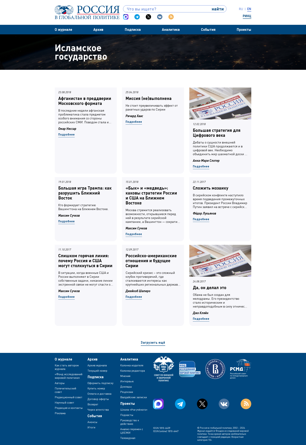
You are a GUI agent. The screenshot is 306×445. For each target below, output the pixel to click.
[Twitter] (148, 16)
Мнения (125, 376)
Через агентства (98, 409)
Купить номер (96, 388)
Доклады (126, 386)
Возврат (92, 404)
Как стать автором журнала (67, 367)
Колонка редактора (132, 370)
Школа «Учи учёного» (134, 409)
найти (218, 8)
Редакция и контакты (69, 408)
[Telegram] (137, 16)
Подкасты (126, 415)
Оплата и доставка (99, 393)
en (249, 9)
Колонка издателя (131, 365)
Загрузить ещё (153, 342)
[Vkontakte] (159, 16)
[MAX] (125, 16)
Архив (98, 29)
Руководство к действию (129, 422)
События (208, 29)
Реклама (60, 413)
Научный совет (64, 402)
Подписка (133, 29)
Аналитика (171, 29)
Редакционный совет (68, 397)
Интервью (127, 381)
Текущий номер (97, 370)
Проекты (244, 29)
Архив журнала (97, 365)
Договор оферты (98, 399)
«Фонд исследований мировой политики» (68, 375)
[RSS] (171, 16)
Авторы (60, 383)
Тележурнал (127, 438)
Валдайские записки (133, 397)
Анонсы (92, 422)
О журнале (63, 29)
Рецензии (126, 392)
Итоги (91, 427)
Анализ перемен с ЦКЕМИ (131, 430)
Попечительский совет (65, 390)
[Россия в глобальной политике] (87, 12)
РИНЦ (247, 16)
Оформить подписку (100, 383)
